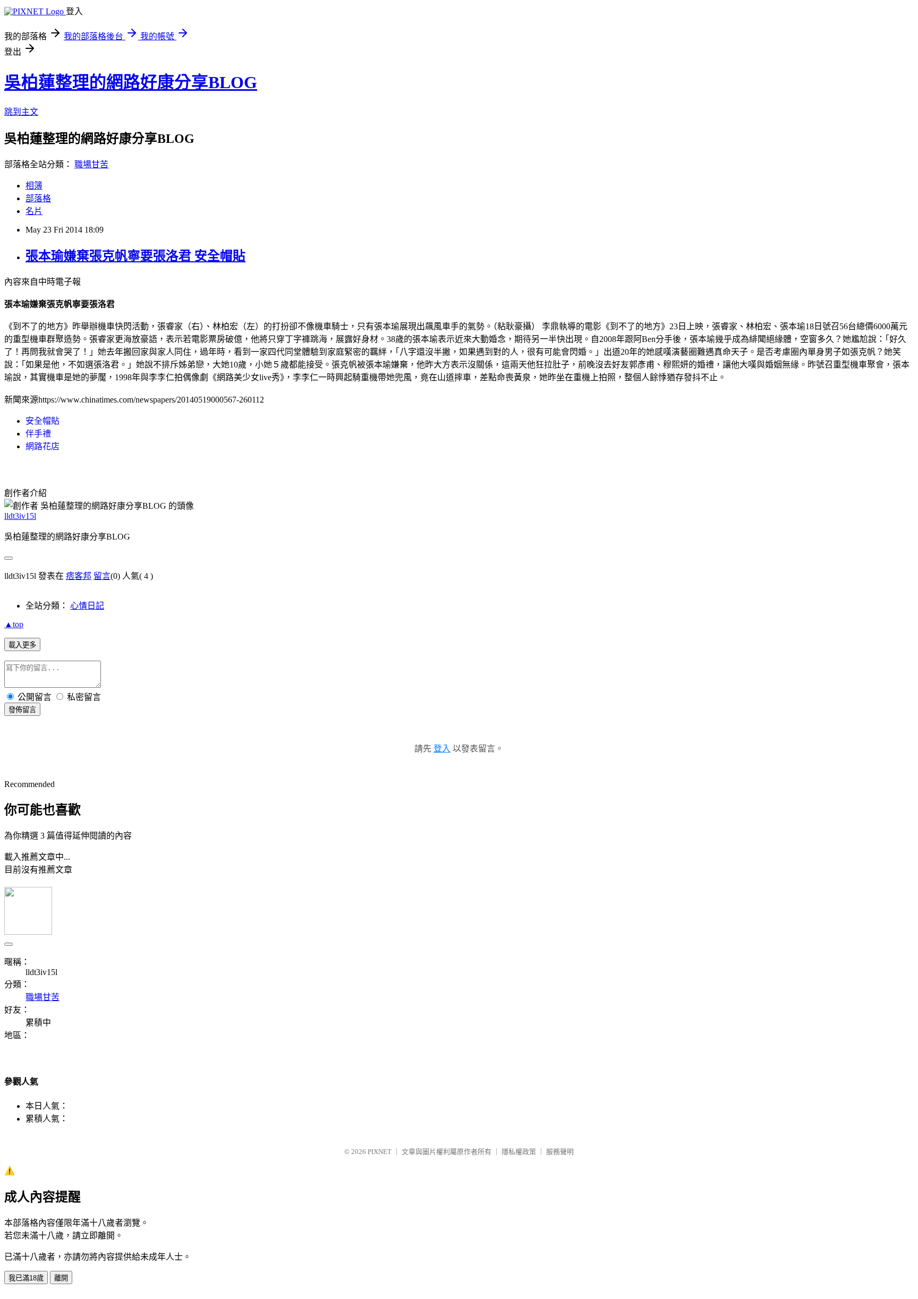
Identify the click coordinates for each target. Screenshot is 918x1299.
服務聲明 (560, 1152)
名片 (34, 211)
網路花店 (43, 446)
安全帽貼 (43, 420)
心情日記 (87, 605)
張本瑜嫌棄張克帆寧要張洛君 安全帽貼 (135, 256)
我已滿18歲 (26, 1278)
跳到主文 (21, 111)
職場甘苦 (91, 164)
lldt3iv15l (20, 515)
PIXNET (380, 1152)
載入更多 (22, 645)
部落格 (38, 198)
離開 (61, 1278)
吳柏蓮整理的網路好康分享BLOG (130, 82)
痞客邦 (78, 575)
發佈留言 (22, 710)
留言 (102, 575)
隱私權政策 (519, 1152)
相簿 (34, 185)
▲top (13, 624)
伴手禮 (38, 433)
